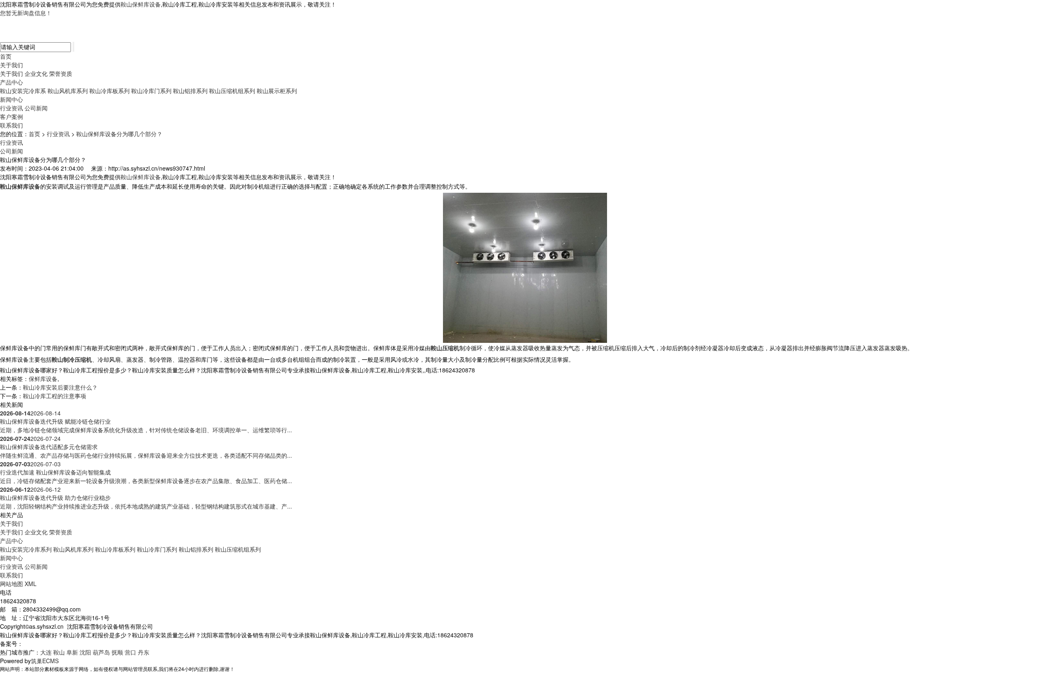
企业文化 (36, 73)
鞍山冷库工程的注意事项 (54, 396)
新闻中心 (11, 99)
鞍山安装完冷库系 (23, 91)
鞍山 (59, 652)
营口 (130, 652)
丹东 (143, 652)
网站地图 (11, 583)
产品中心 (11, 82)
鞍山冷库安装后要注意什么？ (60, 387)
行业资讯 (11, 108)
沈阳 (85, 652)
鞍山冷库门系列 (151, 91)
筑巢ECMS (45, 661)
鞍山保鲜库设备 (141, 4)
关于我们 (11, 65)
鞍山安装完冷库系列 (26, 549)
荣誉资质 (60, 73)
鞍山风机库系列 (68, 91)
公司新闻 (36, 108)
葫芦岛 (101, 652)
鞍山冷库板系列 (109, 91)
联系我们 (11, 125)
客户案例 (11, 116)
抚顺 (117, 652)
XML (31, 583)
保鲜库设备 (43, 378)
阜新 (72, 652)
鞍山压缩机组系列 (232, 91)
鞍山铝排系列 (190, 91)
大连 (46, 652)
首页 (5, 56)
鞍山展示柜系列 (277, 91)
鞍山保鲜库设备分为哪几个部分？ (119, 134)
